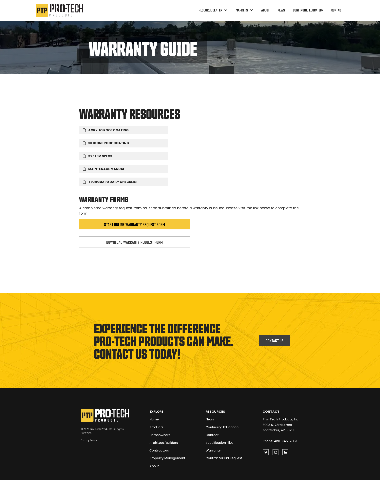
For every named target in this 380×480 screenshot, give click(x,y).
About (265, 10)
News (281, 10)
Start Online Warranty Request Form (134, 224)
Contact (337, 10)
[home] (59, 10)
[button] (213, 10)
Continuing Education (308, 10)
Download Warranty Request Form (134, 242)
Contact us (275, 340)
